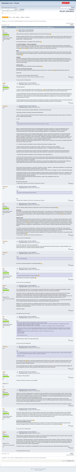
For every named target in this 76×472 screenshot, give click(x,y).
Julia (4, 372)
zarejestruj (15, 7)
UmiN (4, 83)
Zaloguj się (9, 7)
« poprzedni (68, 23)
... (7, 453)
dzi (3, 30)
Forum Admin (26, 21)
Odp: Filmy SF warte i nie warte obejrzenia (27, 83)
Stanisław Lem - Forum (10, 3)
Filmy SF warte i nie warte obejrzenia (26, 30)
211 (8, 453)
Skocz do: (63, 460)
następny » (72, 23)
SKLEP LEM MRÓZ (67, 11)
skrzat (30, 21)
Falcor (4, 285)
